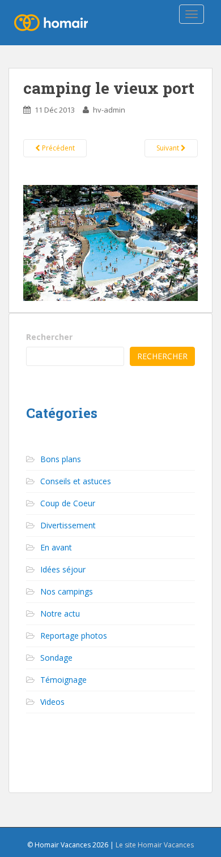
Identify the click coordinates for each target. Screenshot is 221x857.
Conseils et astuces (75, 481)
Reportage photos (73, 635)
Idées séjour (63, 569)
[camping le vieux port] (110, 241)
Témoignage (63, 679)
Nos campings (66, 591)
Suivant (168, 148)
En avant (56, 547)
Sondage (56, 657)
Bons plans (60, 459)
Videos (52, 701)
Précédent (57, 148)
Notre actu (60, 613)
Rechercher (49, 336)
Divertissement (68, 525)
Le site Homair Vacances (155, 845)
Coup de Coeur (67, 503)
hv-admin (109, 110)
